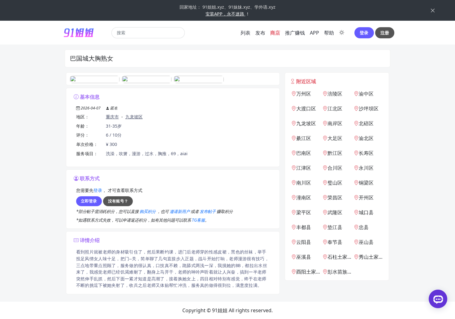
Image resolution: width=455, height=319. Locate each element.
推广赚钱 (295, 32)
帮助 (329, 32)
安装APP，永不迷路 (225, 14)
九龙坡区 (134, 117)
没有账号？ (118, 201)
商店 (275, 32)
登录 (364, 33)
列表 (245, 32)
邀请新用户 (180, 211)
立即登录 (89, 201)
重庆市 (112, 117)
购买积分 (148, 211)
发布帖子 (208, 211)
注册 (384, 33)
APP (314, 32)
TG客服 (198, 220)
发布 (260, 32)
